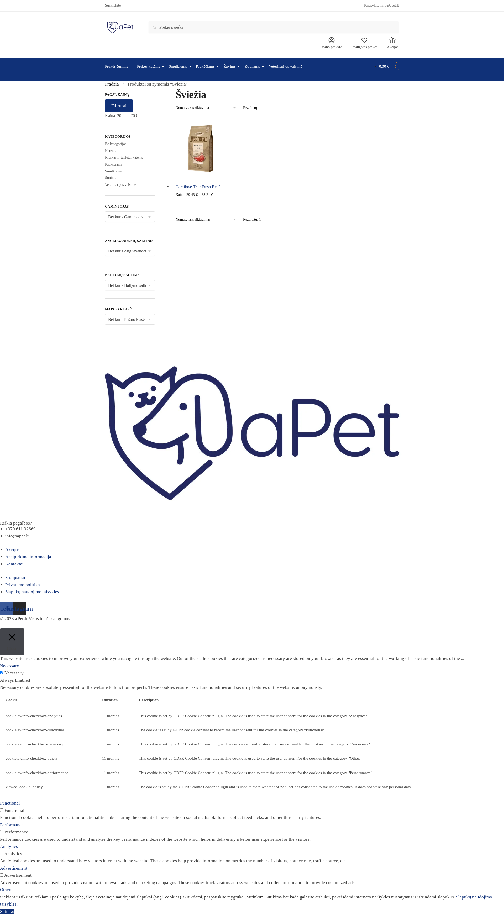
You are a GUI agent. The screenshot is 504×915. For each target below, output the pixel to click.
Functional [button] (10, 803)
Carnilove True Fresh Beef (198, 186)
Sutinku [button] (7, 911)
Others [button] (6, 889)
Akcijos (392, 47)
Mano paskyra (331, 47)
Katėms (110, 151)
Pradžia (112, 84)
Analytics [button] (9, 846)
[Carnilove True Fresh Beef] (200, 148)
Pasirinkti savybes (200, 203)
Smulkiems (113, 171)
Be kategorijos (115, 144)
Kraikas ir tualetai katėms (124, 158)
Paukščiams (113, 164)
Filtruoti (119, 105)
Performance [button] (12, 824)
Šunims (110, 178)
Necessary (14, 672)
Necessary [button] (9, 665)
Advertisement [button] (13, 868)
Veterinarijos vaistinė (120, 185)
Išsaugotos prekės (364, 47)
